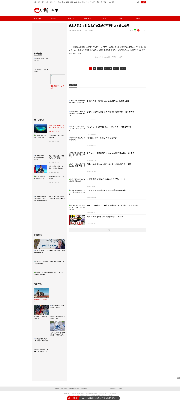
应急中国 (99, 2)
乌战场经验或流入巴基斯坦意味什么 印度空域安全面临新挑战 (112, 205)
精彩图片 (54, 19)
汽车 (55, 2)
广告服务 (76, 396)
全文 (109, 68)
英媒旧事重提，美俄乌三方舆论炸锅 (56, 136)
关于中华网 (71, 396)
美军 (121, 19)
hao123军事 (84, 388)
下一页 (123, 68)
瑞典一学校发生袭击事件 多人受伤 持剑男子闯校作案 (109, 164)
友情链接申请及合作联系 (116, 388)
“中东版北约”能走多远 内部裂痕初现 (102, 138)
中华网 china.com (42, 10)
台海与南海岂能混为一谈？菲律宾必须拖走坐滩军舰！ (56, 167)
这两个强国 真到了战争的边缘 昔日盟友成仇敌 (106, 179)
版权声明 (92, 396)
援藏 (67, 2)
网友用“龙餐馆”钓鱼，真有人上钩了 (56, 177)
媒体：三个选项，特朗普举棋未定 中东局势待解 (97, 398)
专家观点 (87, 19)
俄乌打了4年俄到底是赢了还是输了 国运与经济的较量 (109, 127)
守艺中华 (92, 2)
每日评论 (71, 19)
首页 (35, 2)
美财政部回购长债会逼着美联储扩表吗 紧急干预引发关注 (110, 112)
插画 (71, 2)
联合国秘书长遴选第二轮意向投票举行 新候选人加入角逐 (110, 153)
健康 (75, 2)
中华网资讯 (64, 388)
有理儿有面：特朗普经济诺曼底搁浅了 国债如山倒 (108, 101)
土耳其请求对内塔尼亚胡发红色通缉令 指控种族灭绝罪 (109, 190)
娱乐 (51, 2)
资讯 (39, 2)
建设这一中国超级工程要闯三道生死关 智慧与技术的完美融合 (57, 198)
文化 (63, 2)
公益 (79, 2)
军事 (43, 2)
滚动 (138, 19)
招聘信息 (87, 396)
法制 (87, 2)
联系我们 (82, 396)
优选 (83, 2)
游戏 (59, 2)
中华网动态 (109, 396)
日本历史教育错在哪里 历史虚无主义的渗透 (105, 217)
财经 (47, 2)
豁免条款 (98, 396)
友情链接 (103, 396)
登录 (144, 2)
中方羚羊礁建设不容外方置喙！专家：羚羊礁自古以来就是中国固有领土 (56, 126)
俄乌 (104, 19)
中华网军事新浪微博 (74, 388)
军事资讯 (37, 19)
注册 (138, 2)
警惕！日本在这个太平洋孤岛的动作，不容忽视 (56, 157)
